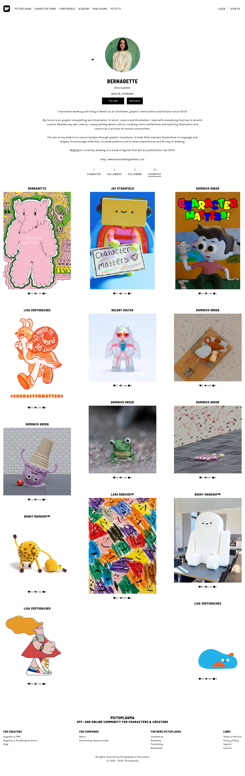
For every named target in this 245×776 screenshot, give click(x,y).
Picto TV (115, 9)
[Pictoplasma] (6, 8)
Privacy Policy (231, 740)
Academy (84, 9)
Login (221, 9)
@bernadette (122, 88)
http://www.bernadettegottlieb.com (122, 159)
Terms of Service (232, 736)
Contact (227, 747)
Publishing (100, 9)
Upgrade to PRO (11, 736)
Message (135, 100)
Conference (67, 9)
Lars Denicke (121, 494)
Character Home (45, 9)
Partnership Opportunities (94, 740)
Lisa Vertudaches (37, 310)
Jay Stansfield (122, 188)
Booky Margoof (206, 494)
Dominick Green (207, 188)
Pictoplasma (23, 9)
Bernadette (37, 188)
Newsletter (157, 747)
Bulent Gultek (123, 310)
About (82, 736)
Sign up (235, 9)
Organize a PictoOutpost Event (20, 740)
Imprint (227, 744)
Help (5, 744)
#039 (75, 150)
